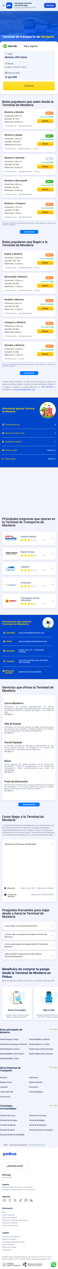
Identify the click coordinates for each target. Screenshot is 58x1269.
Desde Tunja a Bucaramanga (41, 1049)
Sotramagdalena (36, 1092)
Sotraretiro (33, 1087)
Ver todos (53, 1029)
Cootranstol (5, 1097)
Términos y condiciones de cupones (15, 1220)
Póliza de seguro (8, 1245)
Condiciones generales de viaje (13, 1242)
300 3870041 (48, 387)
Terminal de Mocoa (8, 1125)
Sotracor (3, 1077)
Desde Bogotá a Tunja (9, 1039)
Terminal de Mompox (37, 1125)
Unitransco (33, 1077)
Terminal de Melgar (37, 1120)
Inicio (6, 1145)
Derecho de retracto (9, 1239)
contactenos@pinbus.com (24, 389)
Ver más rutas (29, 232)
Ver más (7, 714)
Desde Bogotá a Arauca (10, 1049)
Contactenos (6, 1250)
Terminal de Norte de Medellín (12, 1135)
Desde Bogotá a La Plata (39, 1044)
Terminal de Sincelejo (8, 1120)
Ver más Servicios (29, 804)
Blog (3, 1212)
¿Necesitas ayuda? (15, 1166)
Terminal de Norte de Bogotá (41, 1130)
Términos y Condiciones (11, 1237)
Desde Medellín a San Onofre (12, 1054)
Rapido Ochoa (6, 1082)
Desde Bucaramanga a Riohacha (13, 1044)
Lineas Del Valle (6, 1092)
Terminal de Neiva (7, 1130)
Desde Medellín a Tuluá (9, 1058)
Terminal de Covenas (37, 1115)
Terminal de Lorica (7, 1115)
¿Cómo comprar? (8, 1215)
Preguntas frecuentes (10, 1223)
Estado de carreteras (9, 1217)
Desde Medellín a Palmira (39, 1039)
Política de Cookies (9, 1247)
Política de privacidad (10, 1225)
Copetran (4, 1087)
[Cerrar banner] (3, 5)
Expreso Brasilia (35, 1082)
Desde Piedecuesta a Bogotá (41, 1054)
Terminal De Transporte (18, 1145)
